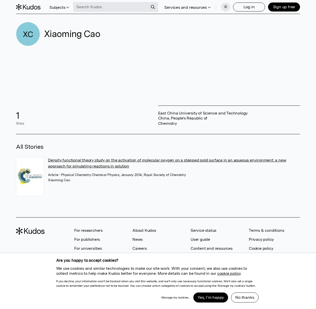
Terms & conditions (266, 230)
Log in (249, 6)
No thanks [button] (244, 297)
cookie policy (229, 273)
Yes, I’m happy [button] (211, 297)
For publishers (87, 239)
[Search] (153, 7)
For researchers (88, 230)
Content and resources (212, 248)
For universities (88, 248)
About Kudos (144, 230)
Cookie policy (261, 248)
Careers (139, 248)
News (137, 239)
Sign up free (284, 6)
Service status (203, 230)
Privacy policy (261, 239)
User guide (200, 239)
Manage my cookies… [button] (175, 297)
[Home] (28, 7)
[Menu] (225, 7)
